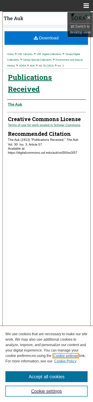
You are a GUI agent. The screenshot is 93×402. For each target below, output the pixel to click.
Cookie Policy (65, 361)
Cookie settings (65, 356)
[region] (46, 363)
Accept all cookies (47, 376)
